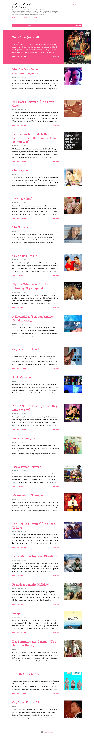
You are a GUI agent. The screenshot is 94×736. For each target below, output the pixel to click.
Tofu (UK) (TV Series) (26, 674)
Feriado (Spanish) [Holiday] (30, 584)
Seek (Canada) (21, 377)
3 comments (20, 307)
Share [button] (13, 56)
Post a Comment (21, 56)
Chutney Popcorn (24, 170)
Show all (78, 25)
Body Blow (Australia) (26, 37)
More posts (56, 727)
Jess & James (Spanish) (27, 466)
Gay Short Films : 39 (25, 702)
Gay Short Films (16, 17)
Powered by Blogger (48, 732)
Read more (56, 56)
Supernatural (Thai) (25, 349)
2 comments (20, 275)
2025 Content (27, 17)
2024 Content (37, 17)
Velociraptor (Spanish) (27, 438)
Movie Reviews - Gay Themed (22, 5)
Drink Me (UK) (22, 198)
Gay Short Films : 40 (25, 255)
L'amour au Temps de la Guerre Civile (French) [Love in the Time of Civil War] (34, 138)
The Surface (20, 227)
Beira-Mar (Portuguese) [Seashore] (35, 556)
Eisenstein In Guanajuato (29, 495)
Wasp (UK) (19, 613)
